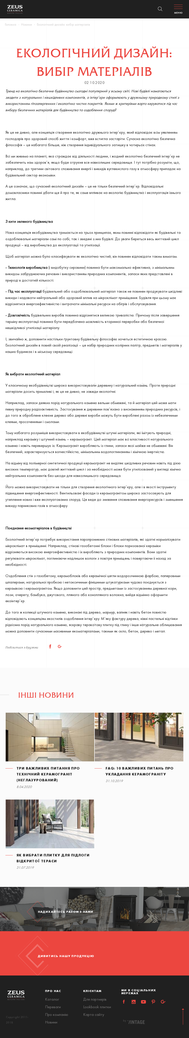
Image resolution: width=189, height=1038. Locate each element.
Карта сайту (93, 1015)
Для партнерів (95, 1000)
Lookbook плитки (97, 1007)
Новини (26, 24)
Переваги (53, 1007)
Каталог (52, 1000)
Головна (10, 24)
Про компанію (56, 1015)
